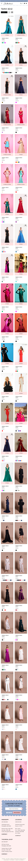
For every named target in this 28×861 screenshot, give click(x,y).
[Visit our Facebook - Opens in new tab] (7, 812)
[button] (2, 3)
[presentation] (7, 26)
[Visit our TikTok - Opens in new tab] (11, 812)
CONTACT (4, 834)
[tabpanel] (3, 72)
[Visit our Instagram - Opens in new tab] (9, 812)
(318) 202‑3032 (18, 821)
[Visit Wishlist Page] (24, 3)
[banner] (8, 3)
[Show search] (23, 3)
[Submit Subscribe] (22, 808)
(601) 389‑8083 (5, 821)
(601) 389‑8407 (5, 841)
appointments (17, 812)
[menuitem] (2, 3)
